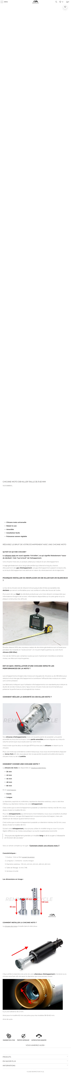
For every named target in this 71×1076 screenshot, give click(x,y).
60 (22, 506)
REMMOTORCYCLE (38, 1071)
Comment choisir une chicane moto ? (44, 846)
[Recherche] (56, 2)
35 (4, 506)
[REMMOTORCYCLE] (35, 2)
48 (18, 506)
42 (9, 506)
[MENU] (1, 2)
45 (13, 506)
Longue (6, 497)
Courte (14, 497)
